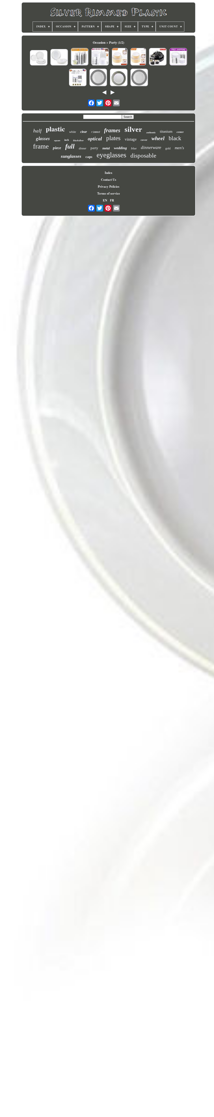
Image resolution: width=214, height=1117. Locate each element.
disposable (143, 155)
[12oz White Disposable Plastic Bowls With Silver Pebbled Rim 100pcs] (98, 78)
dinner (82, 148)
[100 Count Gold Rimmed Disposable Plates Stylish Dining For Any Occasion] (138, 57)
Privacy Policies (108, 186)
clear (83, 131)
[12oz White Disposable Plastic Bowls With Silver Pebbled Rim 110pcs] (139, 78)
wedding (120, 148)
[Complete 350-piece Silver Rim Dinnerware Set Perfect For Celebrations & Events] (100, 57)
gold (168, 148)
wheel (158, 138)
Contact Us (108, 179)
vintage (130, 139)
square (57, 140)
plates (113, 138)
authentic (151, 132)
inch (66, 140)
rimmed (95, 132)
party (94, 148)
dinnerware (151, 147)
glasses (43, 138)
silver (133, 129)
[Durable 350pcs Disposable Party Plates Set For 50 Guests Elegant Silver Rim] (78, 78)
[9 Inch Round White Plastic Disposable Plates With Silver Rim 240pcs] (119, 78)
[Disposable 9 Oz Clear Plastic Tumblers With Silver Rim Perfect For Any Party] (79, 57)
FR (112, 200)
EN (105, 200)
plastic (55, 129)
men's (179, 147)
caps (88, 157)
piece (57, 148)
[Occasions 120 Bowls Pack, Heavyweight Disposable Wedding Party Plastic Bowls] (59, 58)
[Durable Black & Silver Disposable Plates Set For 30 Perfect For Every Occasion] (158, 57)
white (72, 131)
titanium (166, 131)
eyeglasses (111, 155)
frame (41, 146)
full (70, 146)
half (37, 130)
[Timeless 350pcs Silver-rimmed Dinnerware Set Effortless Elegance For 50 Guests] (178, 57)
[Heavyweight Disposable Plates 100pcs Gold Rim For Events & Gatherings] (120, 57)
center (180, 131)
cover (144, 139)
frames (112, 130)
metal (106, 148)
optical (95, 138)
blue (134, 148)
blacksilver (78, 140)
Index (108, 172)
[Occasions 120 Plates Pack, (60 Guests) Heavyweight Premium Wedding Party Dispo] (38, 58)
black (175, 138)
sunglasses (71, 156)
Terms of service (108, 193)
